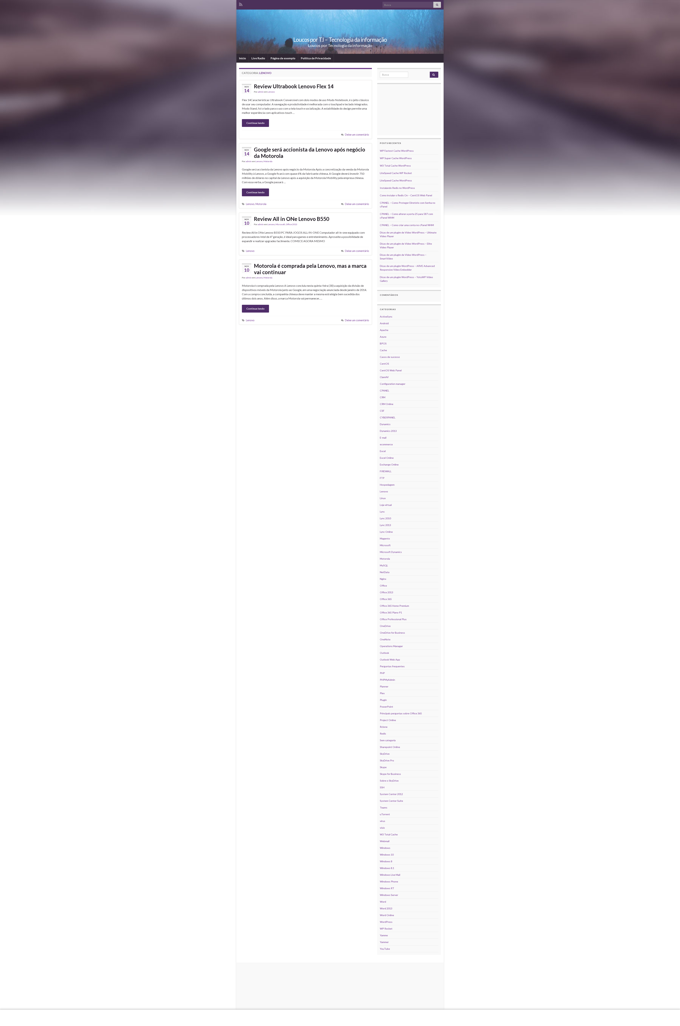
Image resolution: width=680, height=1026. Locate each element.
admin (261, 91)
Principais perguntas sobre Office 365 (401, 713)
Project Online (388, 720)
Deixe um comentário (357, 134)
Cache (383, 350)
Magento (385, 538)
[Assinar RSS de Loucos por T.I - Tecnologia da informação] (240, 3)
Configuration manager (392, 383)
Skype (383, 767)
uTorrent (385, 814)
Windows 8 (386, 861)
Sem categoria (388, 740)
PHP (382, 673)
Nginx (383, 578)
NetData (384, 572)
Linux (383, 498)
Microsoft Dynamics (391, 551)
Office (383, 585)
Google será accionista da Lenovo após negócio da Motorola (309, 152)
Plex (382, 693)
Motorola (268, 161)
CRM (382, 397)
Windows (385, 847)
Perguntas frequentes (392, 666)
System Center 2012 (391, 794)
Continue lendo (255, 122)
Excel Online (387, 457)
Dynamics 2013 (388, 430)
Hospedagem (387, 484)
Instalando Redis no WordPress (397, 187)
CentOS (384, 363)
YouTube (385, 948)
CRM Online (386, 403)
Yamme (384, 935)
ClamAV (384, 377)
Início (242, 58)
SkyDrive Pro (387, 760)
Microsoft (280, 224)
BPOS (383, 343)
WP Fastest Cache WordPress (397, 150)
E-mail (383, 437)
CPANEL (384, 390)
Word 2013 (386, 908)
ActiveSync (386, 316)
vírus (382, 820)
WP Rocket (386, 928)
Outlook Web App (390, 659)
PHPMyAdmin (387, 679)
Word (383, 901)
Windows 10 (387, 854)
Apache (384, 329)
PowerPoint (386, 706)
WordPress (386, 921)
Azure (383, 336)
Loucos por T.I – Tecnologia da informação (340, 39)
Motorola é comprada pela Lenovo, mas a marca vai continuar (310, 268)
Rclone (383, 726)
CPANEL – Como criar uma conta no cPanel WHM (407, 225)
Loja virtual (386, 504)
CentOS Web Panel (391, 370)
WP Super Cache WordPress (396, 158)
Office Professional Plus (393, 619)
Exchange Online (389, 464)
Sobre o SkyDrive (389, 780)
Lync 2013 (385, 525)
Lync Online (386, 531)
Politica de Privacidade (316, 58)
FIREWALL (386, 471)
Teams (383, 807)
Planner (384, 686)
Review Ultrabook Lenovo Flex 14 (293, 86)
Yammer (384, 942)
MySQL (384, 565)
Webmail (384, 841)
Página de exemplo (283, 58)
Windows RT (387, 888)
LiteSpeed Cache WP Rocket (396, 173)
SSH (382, 787)
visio (382, 827)
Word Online (387, 915)
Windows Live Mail (390, 874)
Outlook (384, 652)
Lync (382, 511)
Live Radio (258, 58)
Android (384, 323)
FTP (382, 477)
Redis (383, 733)
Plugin (383, 699)
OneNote (385, 639)
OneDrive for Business (392, 632)
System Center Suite (391, 800)
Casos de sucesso (390, 356)
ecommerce (386, 444)
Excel (383, 451)
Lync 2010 (385, 518)
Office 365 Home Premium (394, 605)
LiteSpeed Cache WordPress (396, 180)
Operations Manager (391, 646)
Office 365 (386, 599)
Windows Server (389, 894)
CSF (382, 410)
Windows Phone (389, 881)
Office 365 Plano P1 (391, 612)
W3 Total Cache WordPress (395, 165)
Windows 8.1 (387, 868)
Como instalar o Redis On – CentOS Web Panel (406, 195)
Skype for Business (390, 773)
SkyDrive (385, 753)
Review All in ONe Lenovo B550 (291, 219)
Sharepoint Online (390, 746)
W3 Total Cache (389, 834)
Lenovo (271, 91)
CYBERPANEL (387, 417)
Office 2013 (291, 224)
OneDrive (385, 625)
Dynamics (385, 424)
